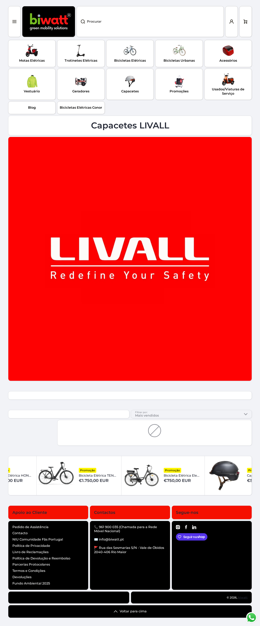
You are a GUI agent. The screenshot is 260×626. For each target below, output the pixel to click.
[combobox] (150, 21)
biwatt (243, 597)
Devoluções (21, 577)
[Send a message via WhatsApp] (251, 617)
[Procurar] (81, 21)
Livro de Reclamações (30, 552)
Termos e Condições (28, 571)
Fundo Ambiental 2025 (31, 583)
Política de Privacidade (31, 546)
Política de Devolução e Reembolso (41, 558)
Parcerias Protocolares (31, 564)
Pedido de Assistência (30, 527)
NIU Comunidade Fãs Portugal (37, 539)
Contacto (20, 533)
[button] (245, 21)
